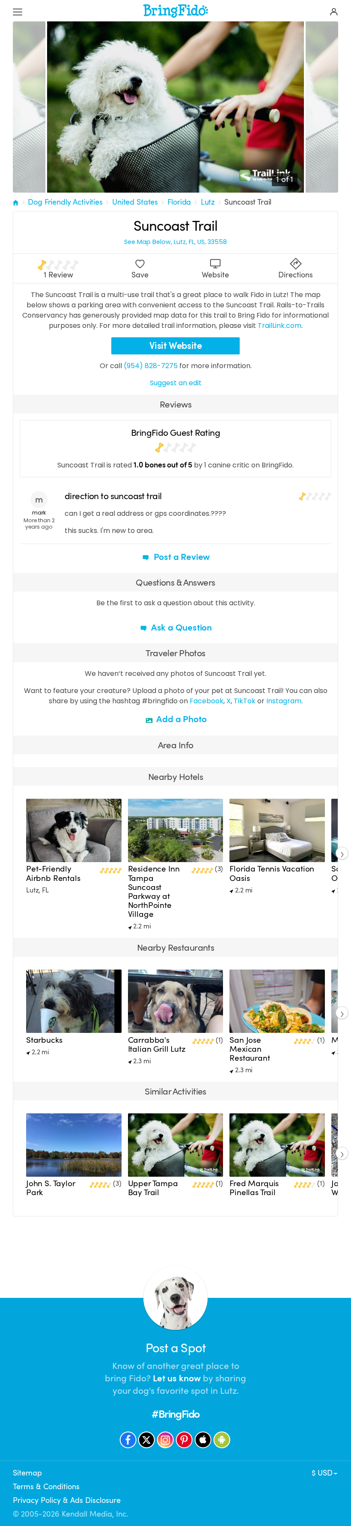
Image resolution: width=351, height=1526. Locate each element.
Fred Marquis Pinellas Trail (254, 1188)
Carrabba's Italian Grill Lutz (156, 1044)
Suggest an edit (176, 383)
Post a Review (181, 556)
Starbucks (44, 1040)
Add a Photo (181, 719)
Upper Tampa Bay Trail (153, 1188)
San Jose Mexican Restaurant (249, 1049)
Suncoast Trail (247, 202)
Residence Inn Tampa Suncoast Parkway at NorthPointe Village (154, 891)
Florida (179, 202)
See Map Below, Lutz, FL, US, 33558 (175, 242)
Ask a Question (180, 627)
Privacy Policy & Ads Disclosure (67, 1500)
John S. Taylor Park (50, 1188)
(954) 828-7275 (151, 366)
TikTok (245, 701)
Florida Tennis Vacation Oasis (271, 873)
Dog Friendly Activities (65, 202)
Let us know (177, 1378)
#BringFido (175, 1414)
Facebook (206, 701)
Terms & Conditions (46, 1486)
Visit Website (175, 345)
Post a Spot (175, 1348)
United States (135, 202)
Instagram (283, 701)
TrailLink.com (279, 325)
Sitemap (27, 1473)
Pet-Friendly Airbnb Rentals (53, 873)
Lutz (208, 202)
